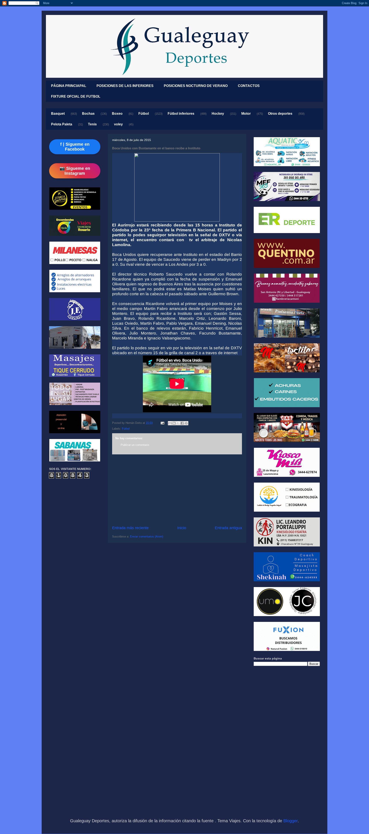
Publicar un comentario (135, 444)
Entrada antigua (228, 528)
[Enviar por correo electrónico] (170, 423)
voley (118, 124)
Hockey (218, 113)
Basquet (58, 113)
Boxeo (117, 113)
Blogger (290, 820)
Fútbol (143, 113)
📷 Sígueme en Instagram (75, 171)
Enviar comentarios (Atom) (146, 536)
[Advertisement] (177, 490)
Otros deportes (280, 113)
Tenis (92, 124)
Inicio (181, 528)
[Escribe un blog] (174, 423)
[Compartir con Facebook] (182, 423)
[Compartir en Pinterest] (186, 423)
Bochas (88, 113)
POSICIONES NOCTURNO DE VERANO (196, 86)
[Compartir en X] (178, 423)
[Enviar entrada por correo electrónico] (162, 422)
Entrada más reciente (130, 528)
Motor (246, 113)
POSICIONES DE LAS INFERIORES (125, 86)
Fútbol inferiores (181, 113)
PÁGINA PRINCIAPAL (68, 86)
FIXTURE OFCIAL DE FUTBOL (75, 96)
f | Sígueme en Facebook (74, 146)
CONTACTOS (249, 86)
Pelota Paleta (61, 124)
